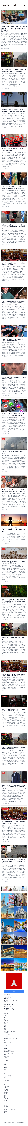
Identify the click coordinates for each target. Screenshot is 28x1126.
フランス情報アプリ (9, 997)
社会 (5, 1015)
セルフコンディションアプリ (11, 1000)
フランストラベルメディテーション (12, 1009)
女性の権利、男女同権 (9, 1031)
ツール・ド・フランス (9, 1109)
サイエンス (6, 1084)
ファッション (7, 1063)
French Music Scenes (9, 1071)
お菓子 (5, 1058)
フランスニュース (8, 1008)
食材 (5, 1055)
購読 (14, 991)
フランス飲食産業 (8, 1053)
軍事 (5, 1028)
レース (5, 1114)
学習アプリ (6, 1001)
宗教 (5, 1030)
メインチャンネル (8, 1006)
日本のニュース (8, 1041)
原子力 (5, 1095)
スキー (5, 1108)
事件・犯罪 (6, 1022)
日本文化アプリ (8, 998)
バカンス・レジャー (9, 1036)
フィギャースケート (9, 1112)
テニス (5, 1111)
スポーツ (6, 1103)
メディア (6, 1090)
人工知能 (6, 1089)
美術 (5, 1079)
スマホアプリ (7, 995)
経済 (5, 1017)
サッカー (6, 1106)
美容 (5, 1064)
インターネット (8, 1087)
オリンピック (7, 1105)
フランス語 (6, 1034)
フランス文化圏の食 (9, 1051)
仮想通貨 (6, 1092)
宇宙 (5, 1097)
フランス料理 (7, 1050)
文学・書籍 (6, 1080)
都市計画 (6, 1033)
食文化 (5, 1048)
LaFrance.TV (10, 1004)
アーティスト (7, 1069)
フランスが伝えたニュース (10, 1038)
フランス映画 (7, 1076)
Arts (5, 1073)
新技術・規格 (7, 1094)
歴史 (5, 1026)
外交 (5, 1023)
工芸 (5, 1077)
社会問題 (6, 1020)
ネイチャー (6, 1100)
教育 (5, 1025)
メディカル (6, 1086)
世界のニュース (8, 1042)
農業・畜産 (6, 1056)
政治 (5, 1019)
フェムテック (7, 1098)
